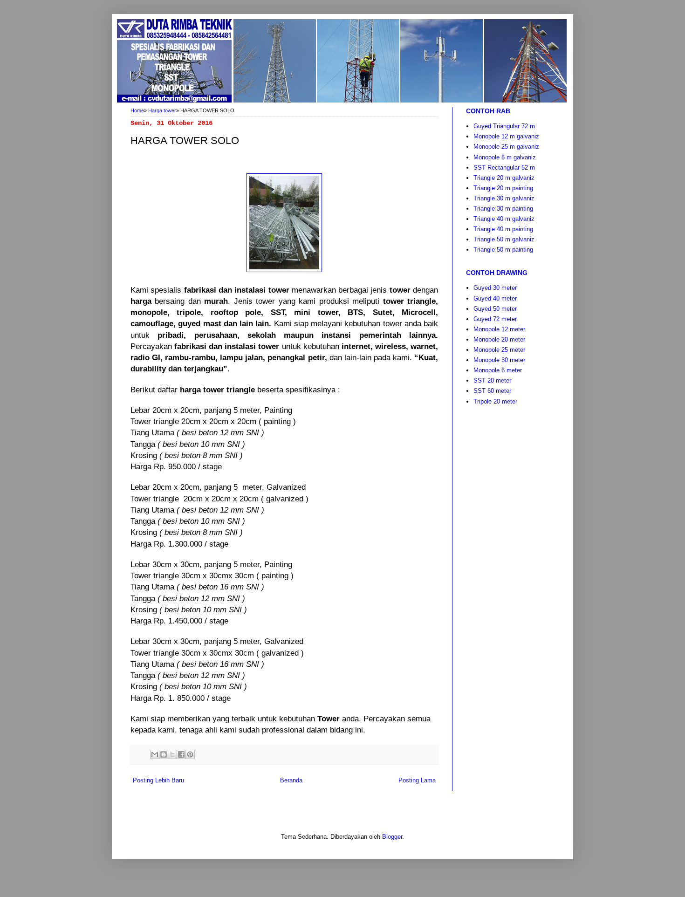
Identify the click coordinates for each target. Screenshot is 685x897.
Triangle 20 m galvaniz (503, 177)
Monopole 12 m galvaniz (506, 136)
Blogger (392, 836)
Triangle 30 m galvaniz (503, 198)
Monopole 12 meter (499, 329)
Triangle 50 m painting (503, 249)
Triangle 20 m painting (503, 188)
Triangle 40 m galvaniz (503, 218)
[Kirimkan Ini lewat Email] (154, 754)
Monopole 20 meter (499, 339)
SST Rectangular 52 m (504, 167)
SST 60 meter (492, 390)
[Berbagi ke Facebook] (181, 754)
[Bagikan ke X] (172, 754)
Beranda (291, 780)
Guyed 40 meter (495, 298)
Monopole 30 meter (499, 359)
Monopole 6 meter (497, 370)
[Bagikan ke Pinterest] (190, 754)
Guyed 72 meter (495, 318)
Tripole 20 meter (495, 401)
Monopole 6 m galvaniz (504, 157)
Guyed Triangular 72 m (504, 126)
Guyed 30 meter (495, 287)
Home (137, 110)
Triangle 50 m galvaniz (503, 239)
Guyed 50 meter (495, 308)
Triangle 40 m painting (503, 229)
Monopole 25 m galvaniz (506, 146)
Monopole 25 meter (499, 349)
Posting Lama (417, 780)
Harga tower (162, 110)
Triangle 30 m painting (503, 208)
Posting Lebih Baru (158, 780)
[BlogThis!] (163, 754)
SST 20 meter (492, 380)
